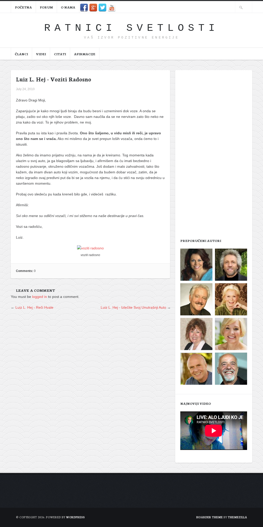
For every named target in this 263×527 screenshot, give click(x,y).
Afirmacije (84, 54)
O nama (68, 7)
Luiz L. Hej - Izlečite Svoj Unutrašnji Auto (133, 307)
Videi (41, 54)
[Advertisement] (213, 153)
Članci (21, 54)
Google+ (93, 7)
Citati (60, 54)
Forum (46, 7)
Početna (23, 7)
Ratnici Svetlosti (131, 28)
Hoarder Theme (209, 517)
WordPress (75, 517)
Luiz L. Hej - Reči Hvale (34, 307)
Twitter (102, 7)
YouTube (112, 7)
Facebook (84, 7)
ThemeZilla (237, 517)
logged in (39, 297)
